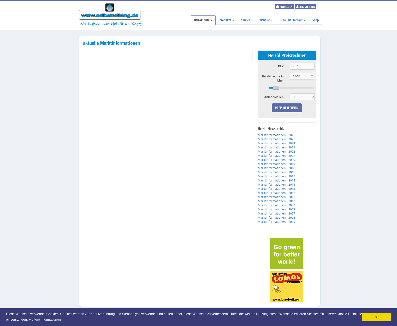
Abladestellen (274, 97)
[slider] (291, 88)
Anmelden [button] (286, 7)
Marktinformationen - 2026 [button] (276, 135)
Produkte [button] (225, 20)
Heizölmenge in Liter (273, 78)
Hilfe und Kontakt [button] (291, 20)
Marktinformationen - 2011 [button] (276, 197)
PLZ (281, 66)
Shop (315, 20)
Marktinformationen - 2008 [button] (276, 209)
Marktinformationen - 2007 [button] (276, 213)
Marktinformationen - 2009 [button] (276, 205)
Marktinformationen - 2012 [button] (276, 193)
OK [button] (376, 317)
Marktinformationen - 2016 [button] (276, 176)
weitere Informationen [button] (45, 319)
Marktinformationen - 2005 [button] (276, 222)
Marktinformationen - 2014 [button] (276, 184)
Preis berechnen (286, 108)
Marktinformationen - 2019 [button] (276, 164)
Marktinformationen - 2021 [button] (276, 156)
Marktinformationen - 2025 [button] (276, 139)
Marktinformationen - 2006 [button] (276, 217)
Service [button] (246, 20)
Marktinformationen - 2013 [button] (276, 189)
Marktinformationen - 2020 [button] (276, 160)
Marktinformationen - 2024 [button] (276, 143)
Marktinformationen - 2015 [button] (276, 180)
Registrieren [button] (307, 7)
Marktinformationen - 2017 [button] (276, 172)
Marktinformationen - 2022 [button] (276, 151)
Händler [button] (265, 20)
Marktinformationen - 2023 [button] (276, 147)
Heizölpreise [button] (202, 20)
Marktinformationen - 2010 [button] (276, 201)
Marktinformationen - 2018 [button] (276, 168)
